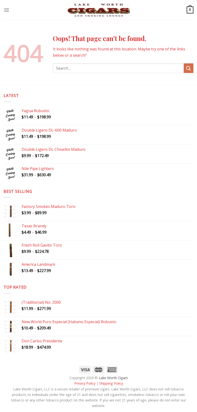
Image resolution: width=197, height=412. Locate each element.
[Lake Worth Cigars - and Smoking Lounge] (98, 10)
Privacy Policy (84, 383)
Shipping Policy (111, 383)
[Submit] (188, 68)
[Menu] (6, 10)
